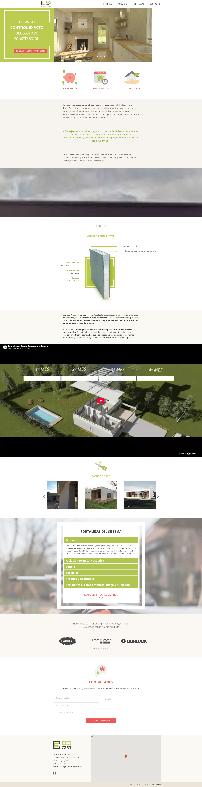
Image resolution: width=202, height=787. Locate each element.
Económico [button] (73, 540)
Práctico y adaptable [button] (80, 578)
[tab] (101, 540)
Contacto (155, 4)
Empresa (107, 4)
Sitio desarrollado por (138, 784)
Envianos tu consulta (101, 721)
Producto (122, 4)
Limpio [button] (70, 566)
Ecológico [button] (72, 572)
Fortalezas (138, 4)
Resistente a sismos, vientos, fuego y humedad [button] (98, 584)
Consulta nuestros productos (173, 51)
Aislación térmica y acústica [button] (85, 560)
